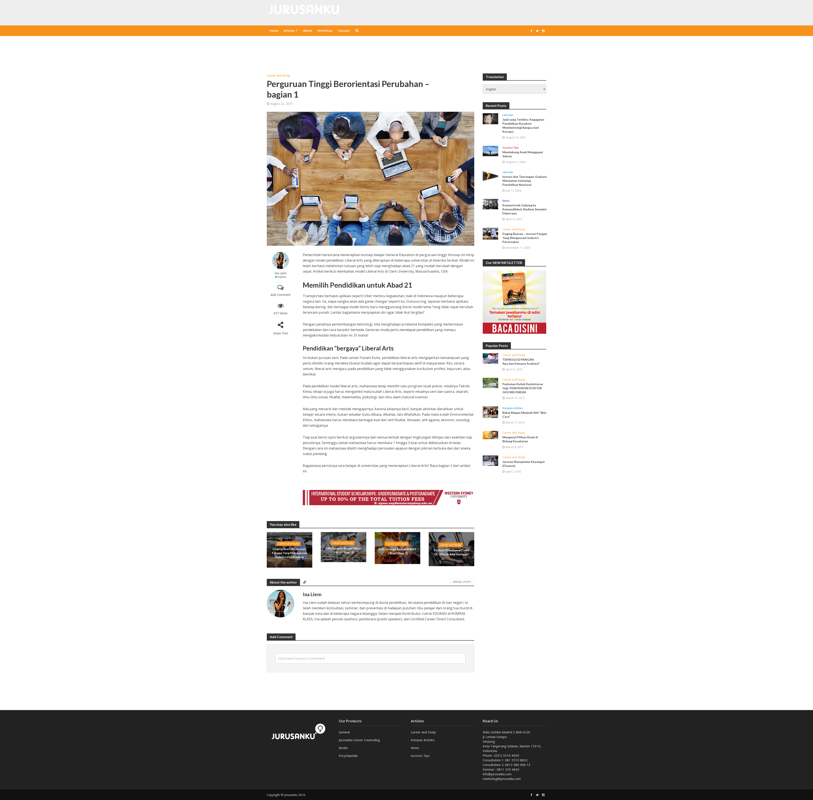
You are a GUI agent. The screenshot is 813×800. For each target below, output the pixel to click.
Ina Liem (280, 273)
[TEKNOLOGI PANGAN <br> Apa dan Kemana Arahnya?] (490, 358)
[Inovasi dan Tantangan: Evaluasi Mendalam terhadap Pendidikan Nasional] (490, 176)
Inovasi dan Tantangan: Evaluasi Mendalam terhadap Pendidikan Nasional (524, 180)
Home (274, 31)
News (506, 201)
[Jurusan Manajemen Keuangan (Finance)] (490, 460)
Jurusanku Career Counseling (359, 740)
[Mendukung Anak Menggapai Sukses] (490, 151)
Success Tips (510, 147)
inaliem (282, 277)
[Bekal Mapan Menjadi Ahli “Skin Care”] (490, 412)
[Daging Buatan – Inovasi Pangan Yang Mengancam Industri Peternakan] (490, 234)
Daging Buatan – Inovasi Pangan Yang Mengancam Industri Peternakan (289, 553)
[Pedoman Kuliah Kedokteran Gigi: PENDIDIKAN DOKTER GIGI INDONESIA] (490, 383)
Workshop (325, 31)
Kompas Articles (512, 408)
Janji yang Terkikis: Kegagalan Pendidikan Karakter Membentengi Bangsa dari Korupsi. (523, 125)
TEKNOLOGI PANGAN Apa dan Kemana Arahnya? (520, 361)
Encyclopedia (348, 755)
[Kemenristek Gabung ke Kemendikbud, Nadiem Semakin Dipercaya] (490, 204)
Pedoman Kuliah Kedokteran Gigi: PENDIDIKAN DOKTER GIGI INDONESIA (522, 388)
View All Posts (462, 581)
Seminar (344, 732)
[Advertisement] (406, 49)
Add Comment (280, 295)
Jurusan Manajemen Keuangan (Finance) (523, 464)
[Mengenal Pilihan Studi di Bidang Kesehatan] (490, 435)
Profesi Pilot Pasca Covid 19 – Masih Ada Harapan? (451, 552)
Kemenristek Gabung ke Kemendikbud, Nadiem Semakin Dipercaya (524, 209)
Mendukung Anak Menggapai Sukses (522, 154)
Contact (344, 31)
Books (343, 748)
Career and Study (278, 75)
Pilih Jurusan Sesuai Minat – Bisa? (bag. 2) (343, 550)
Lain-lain (507, 115)
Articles (289, 31)
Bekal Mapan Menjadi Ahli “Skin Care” (524, 414)
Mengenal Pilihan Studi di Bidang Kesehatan (520, 439)
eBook (307, 31)
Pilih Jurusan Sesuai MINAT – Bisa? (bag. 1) (397, 551)
